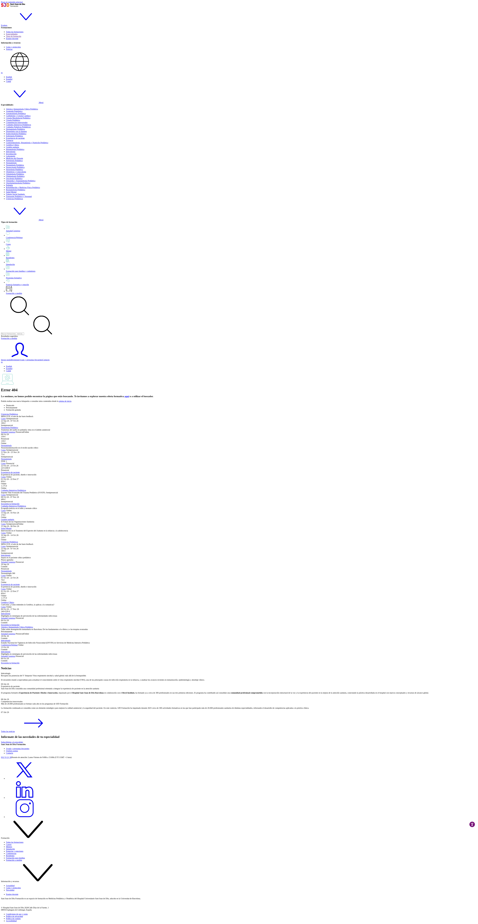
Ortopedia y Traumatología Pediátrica (20, 181)
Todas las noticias (8, 731)
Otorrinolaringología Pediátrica (18, 183)
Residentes (10, 856)
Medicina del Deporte (14, 158)
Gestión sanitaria (12, 147)
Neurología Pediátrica (14, 169)
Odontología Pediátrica (15, 174)
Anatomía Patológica (14, 111)
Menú (40, 102)
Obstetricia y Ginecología (16, 172)
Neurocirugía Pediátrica (15, 167)
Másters (9, 847)
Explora (4, 25)
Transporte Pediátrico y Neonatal (19, 196)
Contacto (46, 360)
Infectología (10, 152)
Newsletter (10, 890)
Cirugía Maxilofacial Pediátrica (18, 118)
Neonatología (11, 163)
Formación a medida (14, 293)
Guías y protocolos (13, 47)
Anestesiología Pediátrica (16, 113)
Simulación (10, 849)
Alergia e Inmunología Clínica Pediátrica (22, 109)
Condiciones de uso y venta (17, 914)
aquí (126, 396)
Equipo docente (12, 38)
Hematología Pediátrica (15, 149)
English (9, 77)
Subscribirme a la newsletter (12, 742)
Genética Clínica (12, 145)
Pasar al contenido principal (12, 2)
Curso (3, 419)
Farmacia (9, 140)
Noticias (9, 49)
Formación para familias (15, 858)
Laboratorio (10, 156)
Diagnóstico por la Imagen (16, 131)
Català (8, 81)
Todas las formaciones (14, 32)
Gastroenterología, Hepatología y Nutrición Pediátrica (27, 143)
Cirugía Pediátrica (13, 120)
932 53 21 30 (6, 757)
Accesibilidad (11, 921)
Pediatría (9, 185)
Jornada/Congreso (8, 432)
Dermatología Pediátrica (15, 129)
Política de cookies (13, 919)
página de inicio (65, 401)
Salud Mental (11, 192)
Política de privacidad (14, 916)
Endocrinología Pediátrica (16, 134)
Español (9, 79)
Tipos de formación (13, 36)
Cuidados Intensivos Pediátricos (18, 125)
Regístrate (15, 360)
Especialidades (12, 34)
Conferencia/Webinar (9, 645)
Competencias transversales (17, 122)
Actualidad (10, 886)
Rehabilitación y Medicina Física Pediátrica (23, 187)
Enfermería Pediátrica (14, 136)
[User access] (19, 358)
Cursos (8, 844)
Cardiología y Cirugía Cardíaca (18, 116)
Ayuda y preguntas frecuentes (30, 360)
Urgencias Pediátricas (14, 199)
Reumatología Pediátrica (15, 190)
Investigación (11, 154)
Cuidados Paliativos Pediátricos (18, 127)
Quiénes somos (12, 751)
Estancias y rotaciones (14, 851)
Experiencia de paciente (15, 138)
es (2, 73)
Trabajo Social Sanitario (15, 194)
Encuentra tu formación (10, 504)
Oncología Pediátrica (14, 178)
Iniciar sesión (6, 360)
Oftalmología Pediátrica (15, 176)
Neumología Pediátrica (15, 165)
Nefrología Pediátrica (14, 161)
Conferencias (11, 853)
